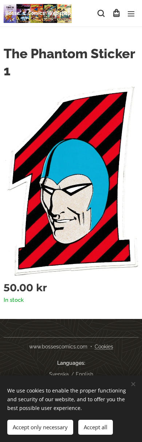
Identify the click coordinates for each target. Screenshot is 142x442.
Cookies (104, 347)
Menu (131, 13)
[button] (101, 13)
